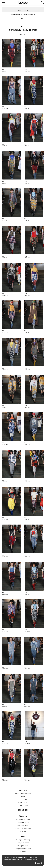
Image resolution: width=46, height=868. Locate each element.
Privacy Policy (23, 805)
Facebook (26, 810)
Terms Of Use (23, 802)
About (23, 796)
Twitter (23, 810)
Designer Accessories (23, 828)
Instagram (19, 810)
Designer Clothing (23, 819)
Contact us (23, 799)
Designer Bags (23, 825)
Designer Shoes (23, 822)
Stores (23, 831)
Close (38, 863)
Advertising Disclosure (23, 794)
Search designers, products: (42, 2)
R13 (22, 26)
